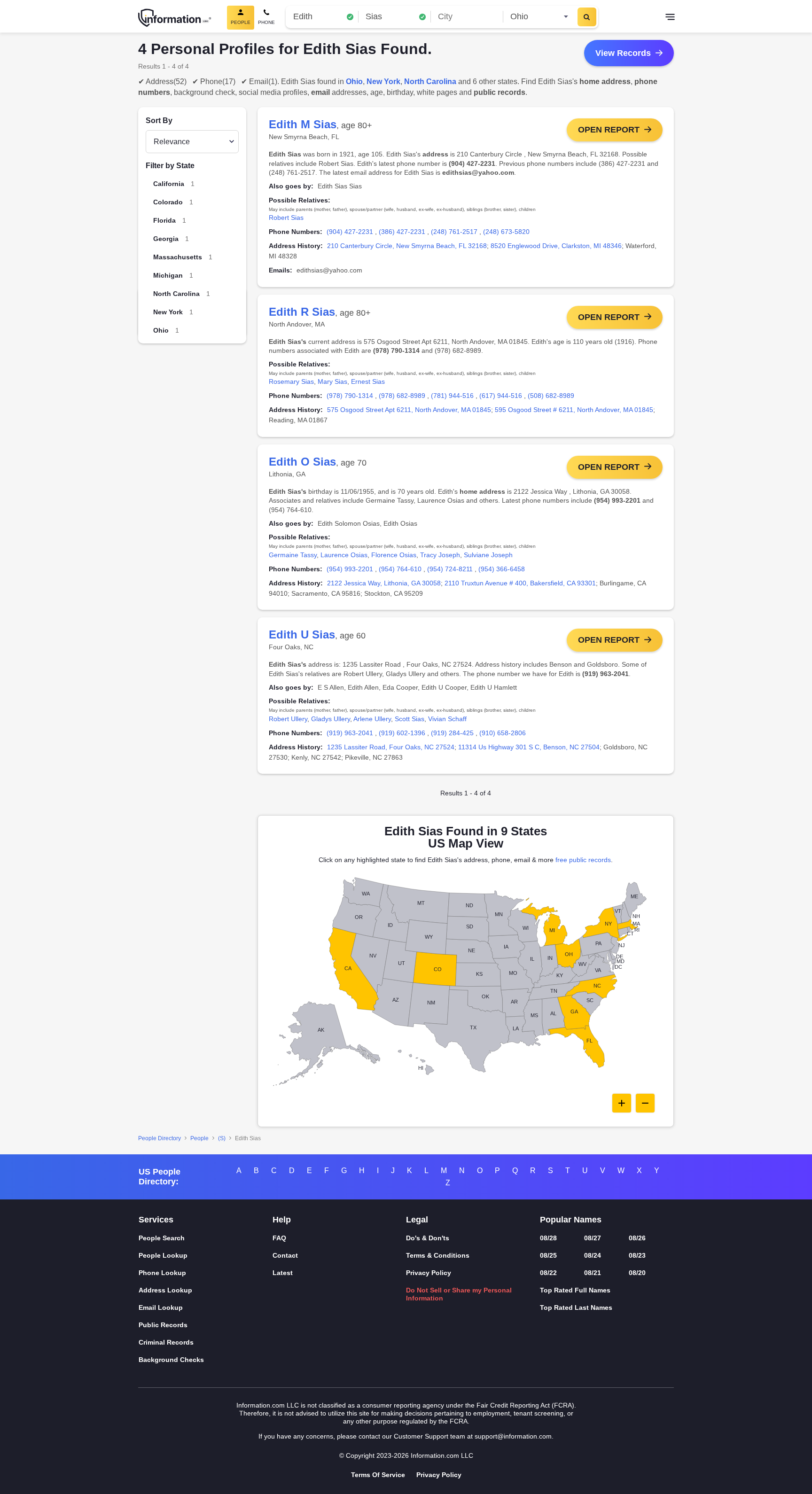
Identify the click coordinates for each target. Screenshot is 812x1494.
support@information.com (513, 1436)
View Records (623, 53)
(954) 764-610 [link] (400, 569)
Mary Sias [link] (332, 381)
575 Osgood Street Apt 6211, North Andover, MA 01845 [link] (409, 409)
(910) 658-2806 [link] (502, 733)
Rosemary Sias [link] (291, 381)
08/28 (548, 1238)
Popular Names (570, 1219)
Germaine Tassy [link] (293, 555)
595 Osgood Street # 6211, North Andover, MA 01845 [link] (574, 409)
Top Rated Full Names (575, 1290)
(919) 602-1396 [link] (402, 733)
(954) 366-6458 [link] (501, 569)
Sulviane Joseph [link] (488, 555)
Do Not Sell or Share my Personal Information (459, 1294)
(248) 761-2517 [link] (454, 231)
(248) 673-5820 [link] (506, 231)
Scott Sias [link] (409, 719)
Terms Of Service (378, 1474)
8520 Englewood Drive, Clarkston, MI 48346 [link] (556, 245)
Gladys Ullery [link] (330, 719)
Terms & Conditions (437, 1255)
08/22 (548, 1272)
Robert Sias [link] (286, 217)
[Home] (175, 17)
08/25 (548, 1255)
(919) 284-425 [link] (452, 733)
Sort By (159, 120)
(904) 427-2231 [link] (350, 231)
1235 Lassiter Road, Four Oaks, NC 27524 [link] (390, 747)
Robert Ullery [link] (288, 719)
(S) (222, 1138)
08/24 (592, 1255)
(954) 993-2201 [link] (350, 569)
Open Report (609, 129)
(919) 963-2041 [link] (350, 733)
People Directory (159, 1138)
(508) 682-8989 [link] (551, 395)
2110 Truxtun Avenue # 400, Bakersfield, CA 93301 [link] (520, 583)
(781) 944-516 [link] (452, 395)
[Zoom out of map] (645, 1103)
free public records (583, 860)
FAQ (279, 1238)
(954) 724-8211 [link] (450, 569)
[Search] (587, 17)
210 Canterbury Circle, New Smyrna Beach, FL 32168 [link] (407, 245)
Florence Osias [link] (393, 555)
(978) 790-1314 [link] (350, 395)
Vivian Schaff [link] (447, 719)
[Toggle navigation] (670, 17)
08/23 (637, 1255)
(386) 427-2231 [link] (402, 231)
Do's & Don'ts (427, 1238)
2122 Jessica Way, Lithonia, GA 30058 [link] (384, 583)
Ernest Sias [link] (368, 381)
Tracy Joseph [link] (440, 555)
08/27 (592, 1238)
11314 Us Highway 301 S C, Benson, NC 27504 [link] (529, 747)
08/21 (592, 1272)
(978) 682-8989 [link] (402, 395)
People (199, 1138)
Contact (285, 1255)
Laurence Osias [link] (343, 555)
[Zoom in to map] (621, 1103)
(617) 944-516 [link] (500, 395)
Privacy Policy (428, 1272)
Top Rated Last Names (576, 1307)
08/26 (637, 1238)
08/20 (637, 1272)
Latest (283, 1272)
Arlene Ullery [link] (372, 719)
